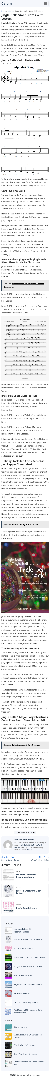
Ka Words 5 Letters (22, 993)
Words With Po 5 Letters (24, 1045)
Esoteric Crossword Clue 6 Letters (29, 891)
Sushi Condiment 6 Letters (25, 1054)
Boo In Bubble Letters (26, 908)
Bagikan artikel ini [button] (24, 832)
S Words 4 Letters (21, 1027)
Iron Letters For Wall (23, 975)
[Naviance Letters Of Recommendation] (8, 874)
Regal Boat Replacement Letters (28, 984)
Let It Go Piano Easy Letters (26, 1002)
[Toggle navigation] (45, 3)
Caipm (29, 850)
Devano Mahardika (24, 839)
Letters (19, 871)
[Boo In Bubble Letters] (8, 906)
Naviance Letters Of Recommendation (26, 875)
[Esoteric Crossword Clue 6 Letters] (8, 890)
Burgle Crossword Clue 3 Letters (28, 966)
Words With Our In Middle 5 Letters (29, 957)
